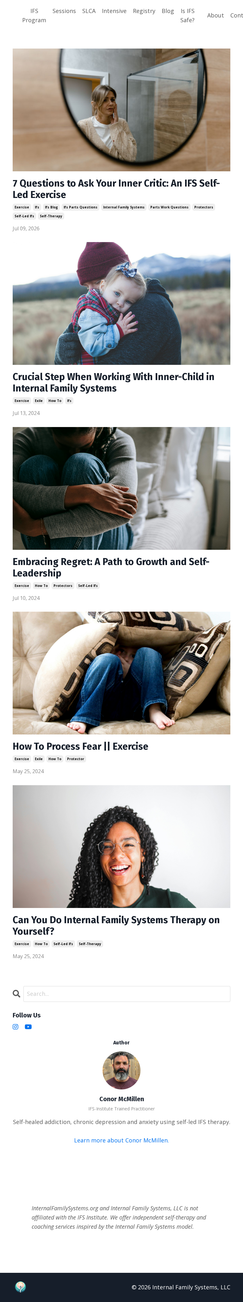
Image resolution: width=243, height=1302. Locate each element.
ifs (37, 207)
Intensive (114, 11)
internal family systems (124, 207)
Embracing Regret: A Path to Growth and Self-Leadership (111, 567)
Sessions (64, 11)
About (215, 15)
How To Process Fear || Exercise (80, 746)
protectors (203, 207)
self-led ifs (24, 216)
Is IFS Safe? (187, 15)
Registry (144, 11)
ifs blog (51, 207)
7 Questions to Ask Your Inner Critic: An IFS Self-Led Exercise (116, 189)
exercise (22, 207)
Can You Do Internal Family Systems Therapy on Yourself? (116, 925)
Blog (168, 11)
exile (39, 400)
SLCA (89, 11)
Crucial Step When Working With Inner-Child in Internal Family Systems (114, 382)
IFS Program (34, 15)
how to (54, 400)
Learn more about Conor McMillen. (121, 1140)
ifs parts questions (80, 207)
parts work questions (169, 207)
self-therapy (51, 216)
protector (75, 759)
